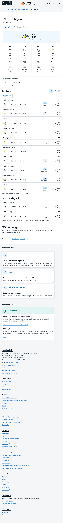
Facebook (15, 239)
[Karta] (55, 91)
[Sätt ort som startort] (9, 27)
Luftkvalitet (5, 403)
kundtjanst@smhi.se (12, 362)
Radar (5, 337)
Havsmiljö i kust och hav (9, 398)
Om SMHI (5, 384)
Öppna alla (7, 96)
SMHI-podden (6, 389)
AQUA (12, 477)
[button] (47, 4)
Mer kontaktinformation (9, 373)
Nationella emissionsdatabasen (11, 455)
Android (13, 515)
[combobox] (36, 27)
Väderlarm (14, 490)
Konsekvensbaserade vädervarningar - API (18, 278)
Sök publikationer (7, 501)
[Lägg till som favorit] (5, 27)
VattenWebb (6, 463)
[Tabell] (51, 91)
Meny (58, 4)
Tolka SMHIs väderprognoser (13, 261)
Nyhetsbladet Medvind (9, 504)
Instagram (14, 444)
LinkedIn (22, 239)
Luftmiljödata (6, 460)
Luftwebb (13, 458)
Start (3, 9)
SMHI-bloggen (6, 387)
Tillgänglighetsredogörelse (10, 417)
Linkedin (13, 441)
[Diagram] (59, 91)
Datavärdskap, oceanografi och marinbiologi (16, 465)
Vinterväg (14, 487)
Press (3, 368)
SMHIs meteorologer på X (19, 439)
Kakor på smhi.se (7, 420)
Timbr (12, 485)
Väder (8, 9)
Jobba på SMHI (6, 381)
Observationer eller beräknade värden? (15, 325)
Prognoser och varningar (20, 9)
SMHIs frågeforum (16, 370)
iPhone (13, 512)
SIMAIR (4, 406)
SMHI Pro (13, 482)
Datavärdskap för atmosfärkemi (12, 468)
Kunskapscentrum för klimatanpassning (14, 400)
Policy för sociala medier (9, 446)
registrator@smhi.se (12, 365)
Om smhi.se (5, 425)
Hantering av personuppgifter (11, 422)
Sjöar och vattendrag (8, 408)
